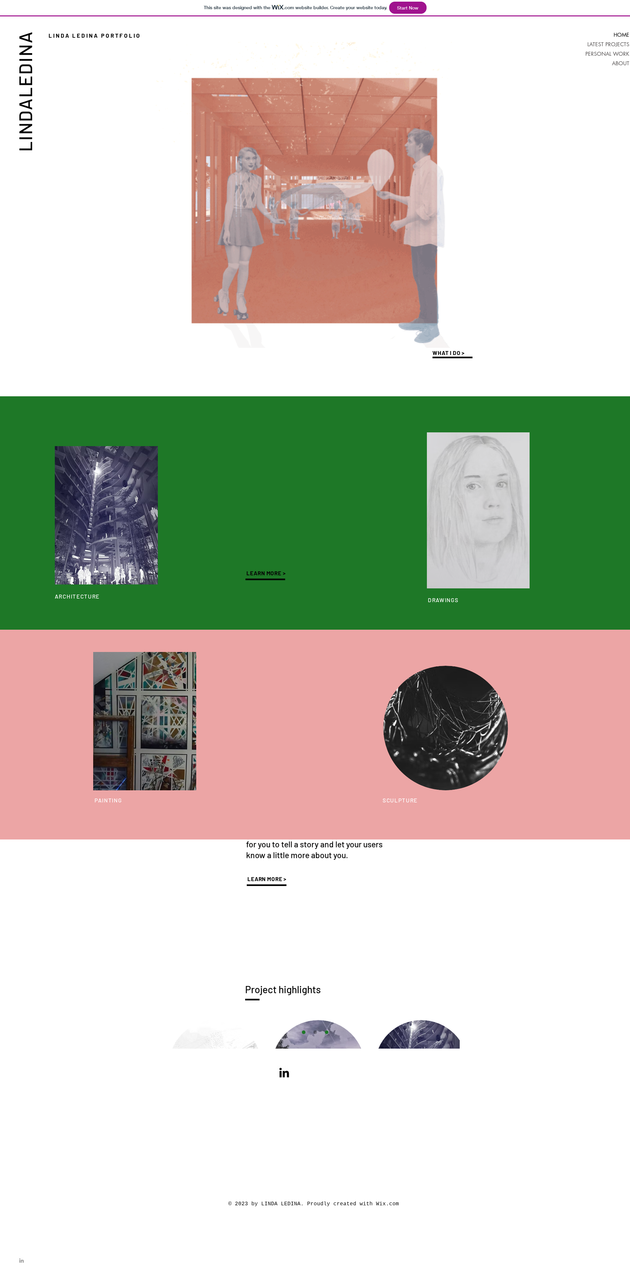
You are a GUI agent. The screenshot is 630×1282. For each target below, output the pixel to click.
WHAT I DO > (448, 352)
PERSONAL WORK (607, 53)
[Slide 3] (326, 1032)
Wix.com (387, 1204)
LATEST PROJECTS (608, 44)
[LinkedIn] (21, 1260)
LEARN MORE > (265, 573)
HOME (621, 34)
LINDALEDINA (25, 91)
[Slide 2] (315, 1032)
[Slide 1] (303, 1032)
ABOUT (620, 63)
